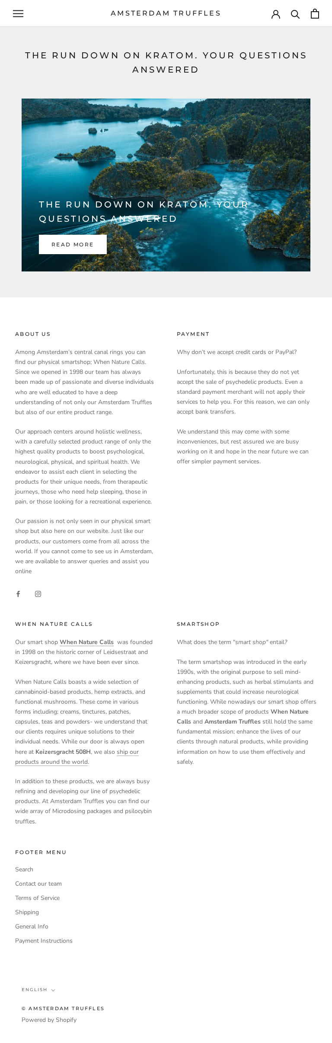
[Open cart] (315, 14)
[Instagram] (38, 593)
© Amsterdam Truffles (63, 1008)
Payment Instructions (44, 941)
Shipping (27, 912)
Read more (72, 244)
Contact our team (38, 884)
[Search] (295, 13)
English (35, 989)
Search (24, 869)
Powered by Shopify (49, 1020)
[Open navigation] (18, 13)
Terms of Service (37, 898)
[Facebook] (18, 593)
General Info (31, 926)
